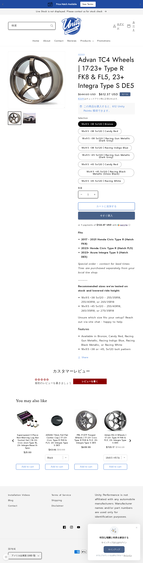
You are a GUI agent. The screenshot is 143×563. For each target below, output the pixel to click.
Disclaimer (58, 505)
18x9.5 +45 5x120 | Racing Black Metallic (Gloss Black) (106, 173)
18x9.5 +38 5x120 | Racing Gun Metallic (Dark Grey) (106, 139)
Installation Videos (19, 495)
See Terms (88, 4)
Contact (12, 505)
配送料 (81, 98)
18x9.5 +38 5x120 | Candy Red (99, 131)
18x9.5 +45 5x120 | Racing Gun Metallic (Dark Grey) (106, 156)
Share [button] (85, 357)
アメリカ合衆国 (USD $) (23, 555)
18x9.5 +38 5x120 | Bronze (97, 124)
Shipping (57, 500)
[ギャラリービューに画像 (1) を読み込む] (14, 118)
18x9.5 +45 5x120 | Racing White (101, 181)
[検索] (51, 25)
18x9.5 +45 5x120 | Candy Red (99, 164)
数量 (80, 188)
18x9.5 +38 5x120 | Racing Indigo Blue (104, 148)
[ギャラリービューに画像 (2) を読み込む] (29, 118)
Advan (81, 54)
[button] (86, 41)
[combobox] (31, 25)
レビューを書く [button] (90, 381)
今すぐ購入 (106, 215)
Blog (10, 500)
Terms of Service (61, 495)
